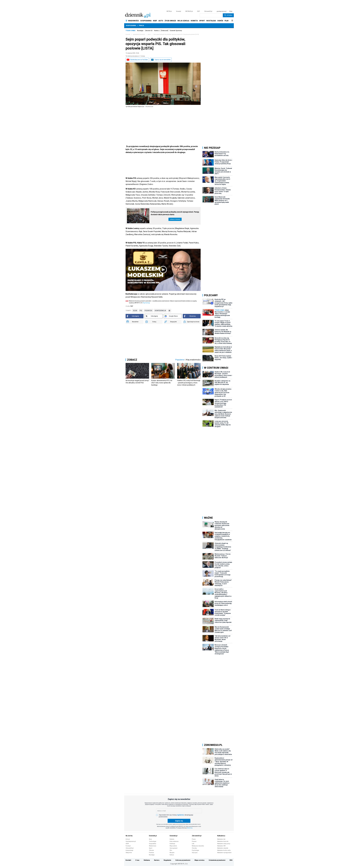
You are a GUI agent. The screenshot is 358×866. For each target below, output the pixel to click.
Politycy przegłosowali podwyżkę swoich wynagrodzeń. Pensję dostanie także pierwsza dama (175, 213)
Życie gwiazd (173, 848)
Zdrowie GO (149, 30)
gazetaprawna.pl (221, 11)
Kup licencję (146, 303)
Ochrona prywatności (182, 860)
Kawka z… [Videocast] (161, 30)
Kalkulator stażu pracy (223, 843)
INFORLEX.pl (189, 11)
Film (171, 850)
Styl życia (194, 852)
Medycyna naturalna (198, 846)
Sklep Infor (129, 852)
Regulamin (167, 860)
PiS (141, 310)
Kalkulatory (221, 836)
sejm (135, 310)
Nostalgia (140, 30)
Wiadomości (152, 846)
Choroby (194, 848)
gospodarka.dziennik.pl (139, 34)
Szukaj (229, 15)
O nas (137, 860)
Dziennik (128, 34)
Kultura (172, 855)
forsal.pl (178, 11)
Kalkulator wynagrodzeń (224, 852)
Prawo (194, 839)
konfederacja (160, 310)
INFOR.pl (169, 11)
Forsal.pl (128, 846)
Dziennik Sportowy (176, 30)
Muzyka (172, 852)
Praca (141, 25)
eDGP (127, 843)
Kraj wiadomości (193, 360)
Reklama (147, 860)
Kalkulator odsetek (222, 848)
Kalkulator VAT (221, 846)
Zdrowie (151, 850)
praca (149, 34)
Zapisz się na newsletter (162, 60)
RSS (231, 860)
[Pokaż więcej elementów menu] (232, 20)
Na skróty (129, 836)
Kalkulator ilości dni (222, 841)
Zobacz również (175, 219)
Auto (150, 839)
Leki (193, 843)
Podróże (151, 852)
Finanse (194, 841)
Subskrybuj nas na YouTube (139, 60)
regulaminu (180, 815)
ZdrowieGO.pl (208, 11)
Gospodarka (131, 25)
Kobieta (172, 839)
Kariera (156, 860)
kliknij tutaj (189, 828)
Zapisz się (179, 821)
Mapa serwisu (199, 860)
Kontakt (128, 860)
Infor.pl (128, 839)
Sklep (230, 11)
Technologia (152, 841)
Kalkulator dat (221, 839)
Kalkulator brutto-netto (224, 850)
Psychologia (195, 850)
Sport (150, 848)
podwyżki (148, 310)
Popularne (179, 360)
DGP (198, 11)
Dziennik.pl (153, 836)
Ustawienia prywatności (217, 860)
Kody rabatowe (174, 841)
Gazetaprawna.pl (131, 841)
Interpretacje (129, 850)
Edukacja (172, 843)
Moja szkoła (173, 846)
